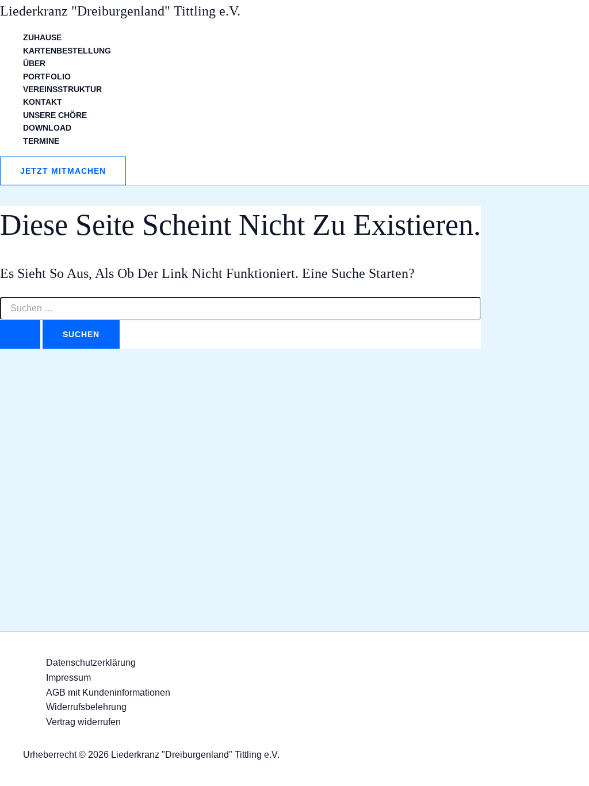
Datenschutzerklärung (91, 662)
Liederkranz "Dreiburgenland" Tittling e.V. (120, 10)
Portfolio (47, 76)
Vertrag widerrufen (83, 722)
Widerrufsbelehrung (86, 707)
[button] (63, 171)
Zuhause (42, 37)
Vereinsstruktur (62, 89)
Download (47, 127)
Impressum (68, 677)
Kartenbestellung (67, 50)
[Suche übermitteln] (20, 334)
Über (34, 63)
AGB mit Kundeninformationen (108, 692)
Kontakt (42, 101)
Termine (41, 141)
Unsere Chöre (55, 115)
